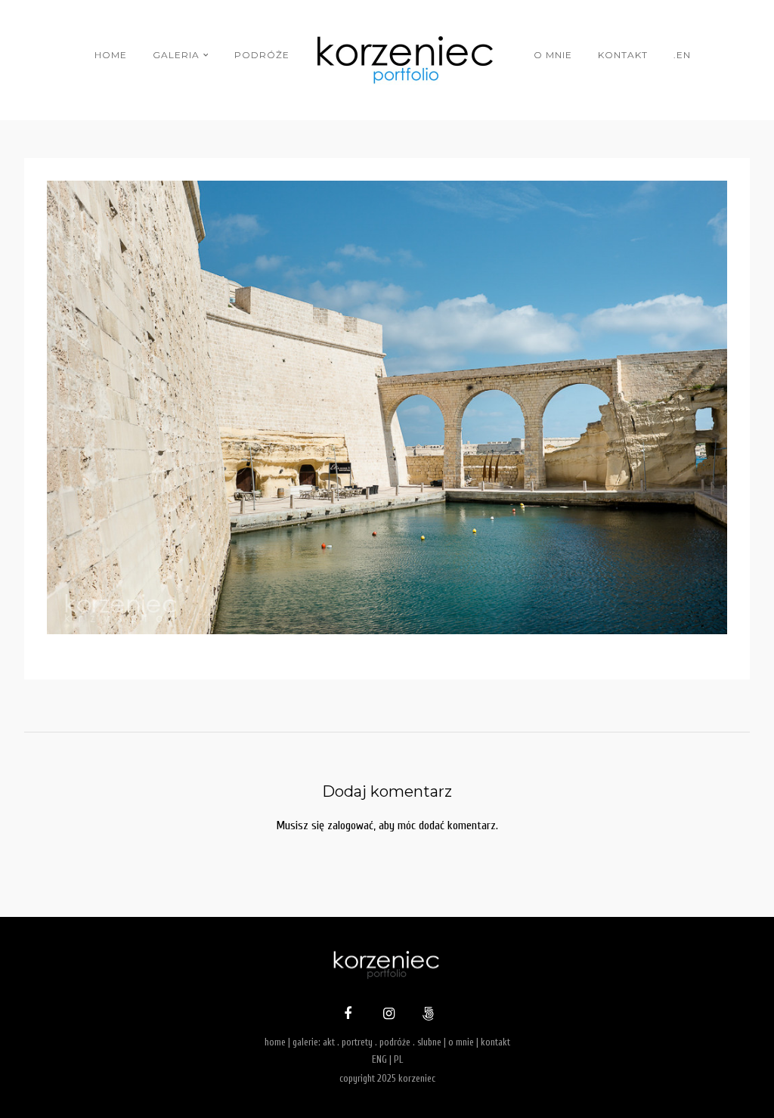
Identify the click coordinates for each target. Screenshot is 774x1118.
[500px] (426, 1015)
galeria (176, 54)
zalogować (350, 825)
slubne (429, 1042)
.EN (682, 54)
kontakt (623, 54)
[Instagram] (387, 1015)
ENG (379, 1059)
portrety (357, 1042)
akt (329, 1042)
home (110, 54)
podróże (261, 54)
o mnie (553, 54)
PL (398, 1059)
